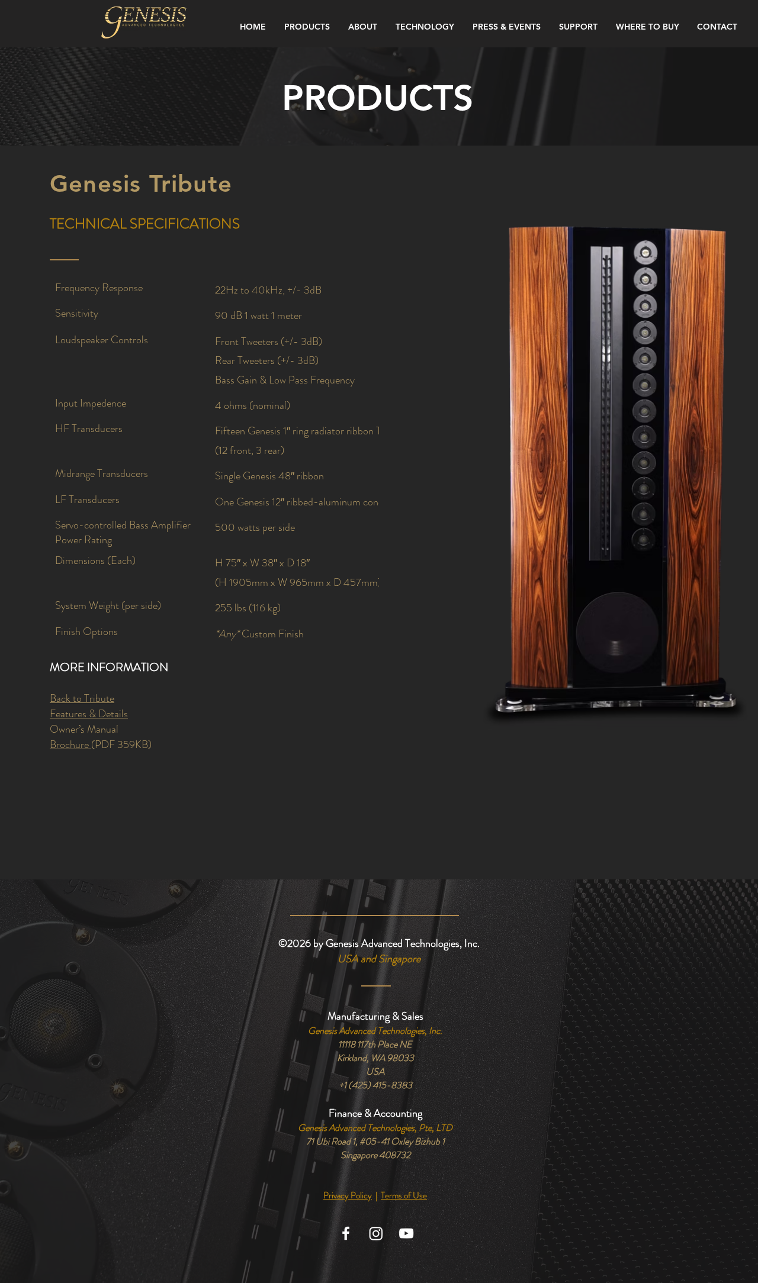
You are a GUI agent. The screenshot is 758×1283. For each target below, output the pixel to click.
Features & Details (89, 713)
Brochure (70, 744)
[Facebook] (346, 1233)
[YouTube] (406, 1233)
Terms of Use (404, 1195)
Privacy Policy (347, 1195)
